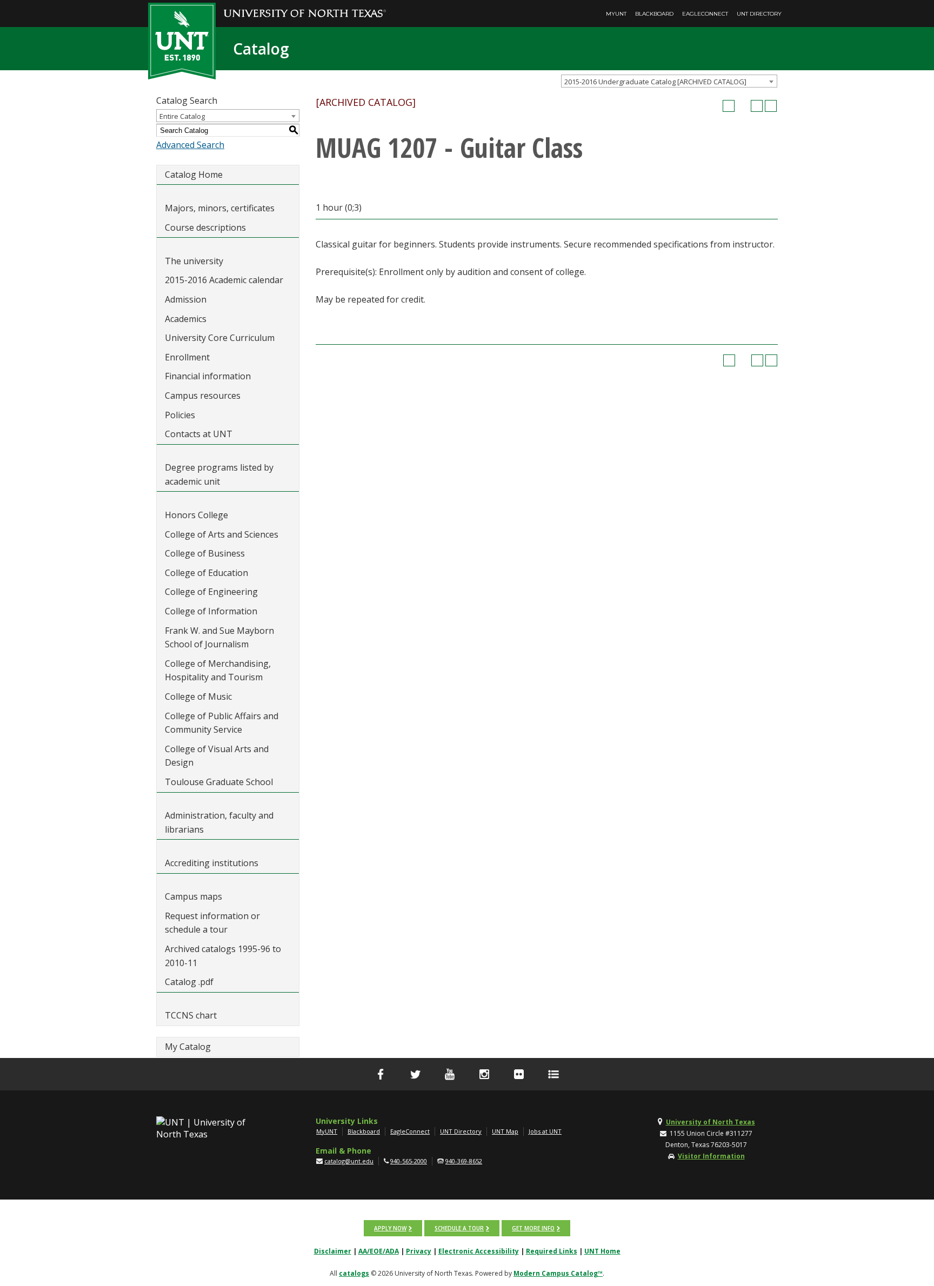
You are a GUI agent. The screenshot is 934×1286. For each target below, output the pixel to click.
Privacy (418, 1251)
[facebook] (380, 1074)
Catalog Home (194, 174)
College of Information (211, 611)
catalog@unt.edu (348, 1161)
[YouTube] (450, 1074)
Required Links (551, 1251)
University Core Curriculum (220, 338)
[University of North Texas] (305, 6)
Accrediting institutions (211, 863)
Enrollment (187, 357)
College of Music (198, 696)
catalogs (354, 1273)
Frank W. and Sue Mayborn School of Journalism (219, 638)
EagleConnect (705, 13)
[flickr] (519, 1074)
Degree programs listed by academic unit (219, 474)
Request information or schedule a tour (212, 923)
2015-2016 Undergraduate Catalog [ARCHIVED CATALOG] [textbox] (655, 81)
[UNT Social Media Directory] (553, 1074)
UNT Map (505, 1131)
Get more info (533, 1228)
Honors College (196, 515)
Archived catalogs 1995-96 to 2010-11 (223, 956)
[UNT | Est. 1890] (182, 40)
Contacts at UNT (198, 434)
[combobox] (669, 81)
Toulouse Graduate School (219, 782)
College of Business (205, 553)
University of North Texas (710, 1122)
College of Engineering (211, 592)
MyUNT (616, 13)
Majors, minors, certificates (220, 208)
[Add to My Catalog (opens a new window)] (729, 106)
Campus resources (203, 395)
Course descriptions (205, 227)
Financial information (208, 376)
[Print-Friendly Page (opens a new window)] (757, 106)
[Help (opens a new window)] (771, 106)
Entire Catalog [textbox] (182, 116)
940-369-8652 (463, 1161)
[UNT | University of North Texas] (213, 1128)
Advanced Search (190, 145)
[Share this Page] (743, 106)
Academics (185, 319)
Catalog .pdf (189, 982)
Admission (185, 299)
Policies (180, 415)
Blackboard (654, 13)
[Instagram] (484, 1074)
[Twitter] (415, 1074)
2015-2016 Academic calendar (224, 280)
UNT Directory (759, 13)
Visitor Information (711, 1156)
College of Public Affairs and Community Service (221, 723)
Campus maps (193, 896)
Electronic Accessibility (478, 1251)
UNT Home (602, 1251)
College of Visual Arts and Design (217, 756)
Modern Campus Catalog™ (558, 1273)
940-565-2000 (408, 1161)
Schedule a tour (459, 1228)
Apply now (390, 1228)
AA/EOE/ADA (378, 1251)
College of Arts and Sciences (221, 534)
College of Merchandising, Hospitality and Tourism (218, 671)
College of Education (206, 573)
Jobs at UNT (545, 1131)
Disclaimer (332, 1251)
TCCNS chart (191, 1015)
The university (194, 261)
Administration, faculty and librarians (219, 822)
